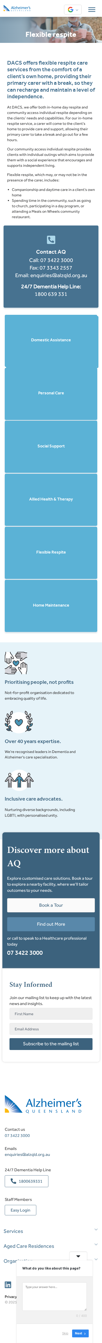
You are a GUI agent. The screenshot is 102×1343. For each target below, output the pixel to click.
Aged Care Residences (29, 1246)
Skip (65, 1333)
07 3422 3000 (56, 260)
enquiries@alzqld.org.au (58, 275)
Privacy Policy (16, 1296)
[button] (51, 1044)
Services (13, 1231)
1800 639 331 (51, 294)
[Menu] (91, 10)
